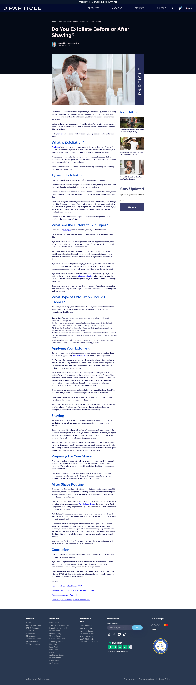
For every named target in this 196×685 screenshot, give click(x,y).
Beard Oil (53, 652)
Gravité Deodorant (57, 638)
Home (54, 22)
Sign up (132, 207)
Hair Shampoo (55, 657)
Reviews (139, 8)
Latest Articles (63, 22)
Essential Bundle (86, 631)
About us (30, 630)
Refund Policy (164, 679)
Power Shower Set (87, 636)
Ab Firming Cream (56, 655)
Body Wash (54, 660)
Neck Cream (54, 644)
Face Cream (54, 622)
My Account (31, 636)
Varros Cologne (55, 636)
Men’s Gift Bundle (87, 639)
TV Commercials (33, 644)
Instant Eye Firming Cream (60, 628)
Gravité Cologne (56, 633)
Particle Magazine (33, 625)
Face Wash (53, 647)
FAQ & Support (32, 628)
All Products (54, 663)
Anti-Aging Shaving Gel (59, 625)
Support (161, 8)
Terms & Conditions (146, 679)
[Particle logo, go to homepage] (22, 8)
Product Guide (32, 641)
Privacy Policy (129, 679)
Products (93, 8)
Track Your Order (33, 638)
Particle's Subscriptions (89, 641)
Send (137, 627)
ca (189, 8)
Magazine (117, 8)
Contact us (30, 633)
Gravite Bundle (86, 625)
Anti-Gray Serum (56, 641)
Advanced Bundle (87, 633)
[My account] (172, 8)
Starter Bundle (86, 628)
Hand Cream (54, 630)
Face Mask (53, 649)
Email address (112, 624)
